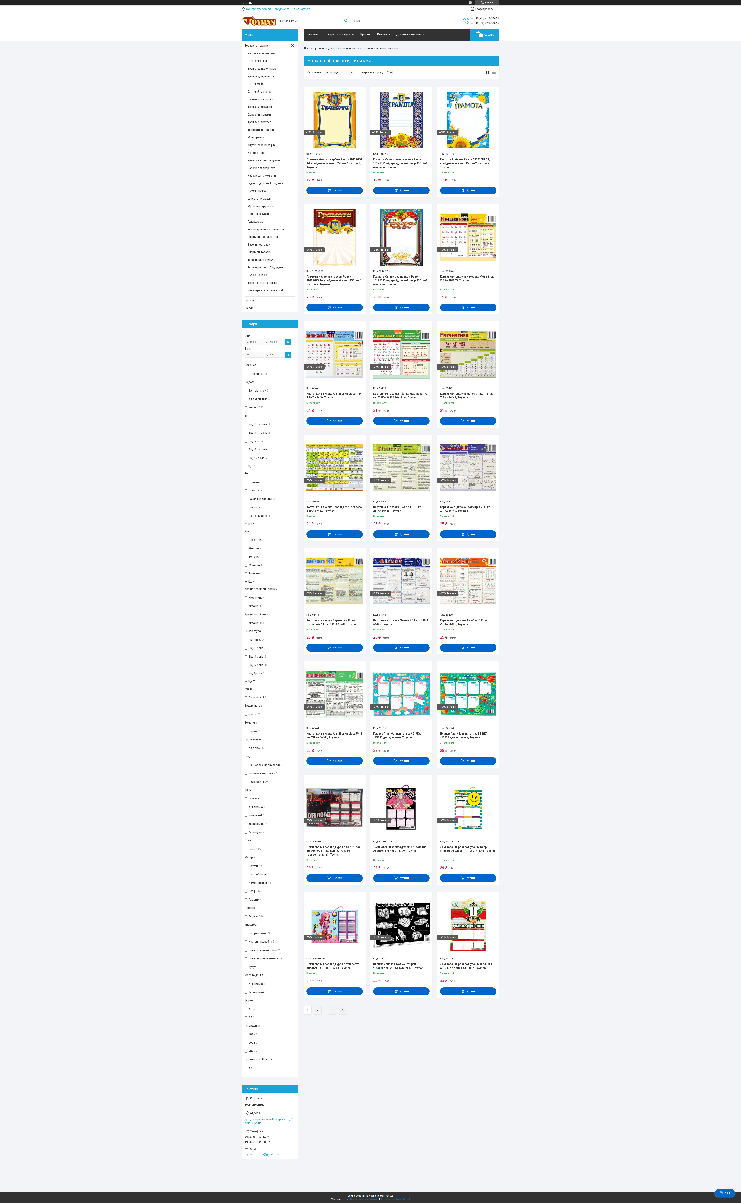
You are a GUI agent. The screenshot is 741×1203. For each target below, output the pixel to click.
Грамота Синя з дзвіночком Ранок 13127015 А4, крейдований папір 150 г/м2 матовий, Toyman (400, 280)
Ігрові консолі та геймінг (263, 282)
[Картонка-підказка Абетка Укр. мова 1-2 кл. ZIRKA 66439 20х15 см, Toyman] (401, 354)
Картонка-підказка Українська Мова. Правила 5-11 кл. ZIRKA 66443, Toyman (331, 622)
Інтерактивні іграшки (261, 129)
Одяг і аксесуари (258, 213)
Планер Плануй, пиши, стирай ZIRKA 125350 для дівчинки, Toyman (397, 735)
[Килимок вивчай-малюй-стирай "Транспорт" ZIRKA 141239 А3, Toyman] (401, 925)
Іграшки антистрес (259, 122)
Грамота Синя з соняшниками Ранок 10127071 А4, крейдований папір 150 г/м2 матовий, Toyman (400, 163)
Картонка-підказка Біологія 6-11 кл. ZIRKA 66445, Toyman (397, 508)
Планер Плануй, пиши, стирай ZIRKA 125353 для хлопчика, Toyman (463, 735)
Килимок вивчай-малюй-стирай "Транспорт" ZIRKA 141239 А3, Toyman (398, 966)
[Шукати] (346, 21)
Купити (337, 190)
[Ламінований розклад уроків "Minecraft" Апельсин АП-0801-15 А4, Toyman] (334, 925)
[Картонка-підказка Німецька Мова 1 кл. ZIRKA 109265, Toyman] (468, 237)
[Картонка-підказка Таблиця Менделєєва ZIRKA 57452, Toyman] (334, 467)
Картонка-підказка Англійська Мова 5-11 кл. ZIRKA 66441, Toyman (334, 735)
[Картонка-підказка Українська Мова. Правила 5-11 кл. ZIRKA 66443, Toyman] (334, 581)
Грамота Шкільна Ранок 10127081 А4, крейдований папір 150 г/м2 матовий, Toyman (465, 163)
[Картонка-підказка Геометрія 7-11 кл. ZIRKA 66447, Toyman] (468, 467)
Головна (312, 34)
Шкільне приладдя (347, 48)
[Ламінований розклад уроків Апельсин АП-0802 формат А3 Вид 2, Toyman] (468, 925)
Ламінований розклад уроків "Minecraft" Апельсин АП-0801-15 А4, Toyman (333, 966)
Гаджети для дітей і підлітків (266, 183)
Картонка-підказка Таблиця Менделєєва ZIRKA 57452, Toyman (334, 508)
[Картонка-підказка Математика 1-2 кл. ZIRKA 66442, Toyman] (468, 354)
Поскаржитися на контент (364, 1199)
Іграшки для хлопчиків (262, 68)
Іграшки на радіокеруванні (264, 160)
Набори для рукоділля (262, 175)
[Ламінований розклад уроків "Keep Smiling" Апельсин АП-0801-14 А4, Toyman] (468, 807)
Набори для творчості (261, 168)
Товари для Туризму (261, 259)
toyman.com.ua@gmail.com (262, 1154)
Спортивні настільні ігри (263, 236)
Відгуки (249, 307)
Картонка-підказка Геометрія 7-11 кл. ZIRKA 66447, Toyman (465, 508)
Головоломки (256, 221)
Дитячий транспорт (260, 91)
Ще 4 (251, 523)
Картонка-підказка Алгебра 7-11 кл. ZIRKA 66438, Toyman (464, 622)
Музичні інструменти (261, 206)
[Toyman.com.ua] (259, 21)
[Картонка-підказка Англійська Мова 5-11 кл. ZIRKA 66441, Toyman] (334, 694)
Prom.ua (389, 1196)
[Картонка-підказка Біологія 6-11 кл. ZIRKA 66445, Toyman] (401, 467)
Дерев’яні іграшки (259, 114)
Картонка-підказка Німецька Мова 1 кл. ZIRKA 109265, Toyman (467, 278)
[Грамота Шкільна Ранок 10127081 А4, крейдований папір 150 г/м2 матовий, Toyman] (468, 120)
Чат (727, 1193)
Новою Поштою (257, 275)
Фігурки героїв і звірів (261, 145)
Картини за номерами (261, 53)
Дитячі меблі (256, 83)
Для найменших (258, 60)
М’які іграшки (256, 137)
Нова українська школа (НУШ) (267, 290)
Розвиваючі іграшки (260, 99)
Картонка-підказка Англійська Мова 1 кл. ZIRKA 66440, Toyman (334, 395)
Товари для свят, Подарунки (266, 267)
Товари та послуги (337, 34)
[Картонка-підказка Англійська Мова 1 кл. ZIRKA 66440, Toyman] (334, 354)
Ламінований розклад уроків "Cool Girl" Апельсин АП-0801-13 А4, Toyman (399, 848)
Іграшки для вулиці (260, 106)
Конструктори (256, 152)
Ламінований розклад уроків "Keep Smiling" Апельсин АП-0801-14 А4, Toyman (468, 848)
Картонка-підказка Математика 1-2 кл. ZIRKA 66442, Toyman (466, 395)
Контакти (383, 34)
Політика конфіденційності (395, 1199)
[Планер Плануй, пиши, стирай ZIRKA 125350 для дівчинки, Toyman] (401, 694)
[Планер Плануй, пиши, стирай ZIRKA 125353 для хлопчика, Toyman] (468, 694)
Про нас (365, 34)
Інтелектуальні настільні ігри (266, 229)
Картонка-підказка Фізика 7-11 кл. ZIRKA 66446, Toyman (400, 622)
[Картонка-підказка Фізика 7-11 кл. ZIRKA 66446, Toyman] (401, 581)
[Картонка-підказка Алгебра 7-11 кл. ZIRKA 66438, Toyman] (468, 581)
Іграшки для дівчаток (261, 76)
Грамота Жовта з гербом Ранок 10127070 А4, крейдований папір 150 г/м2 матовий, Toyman (334, 163)
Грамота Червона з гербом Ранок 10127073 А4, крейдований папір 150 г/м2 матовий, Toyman (333, 280)
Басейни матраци (259, 244)
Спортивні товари (259, 252)
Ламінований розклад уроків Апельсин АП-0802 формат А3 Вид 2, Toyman (466, 966)
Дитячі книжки (257, 191)
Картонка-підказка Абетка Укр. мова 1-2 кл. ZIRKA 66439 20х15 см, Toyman (400, 395)
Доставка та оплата (410, 34)
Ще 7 (251, 466)
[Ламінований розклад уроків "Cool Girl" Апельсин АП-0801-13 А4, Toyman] (401, 807)
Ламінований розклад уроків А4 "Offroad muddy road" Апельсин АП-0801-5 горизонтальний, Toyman (333, 850)
